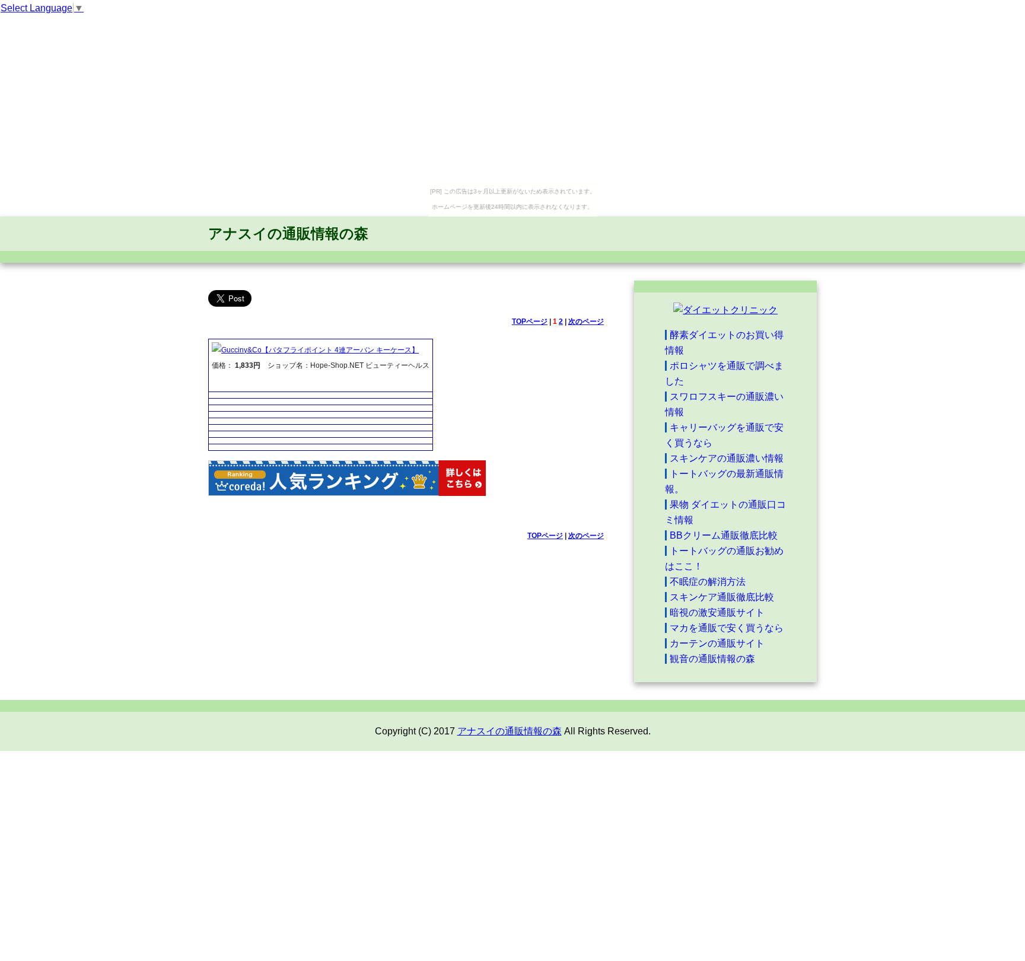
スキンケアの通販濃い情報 (727, 458)
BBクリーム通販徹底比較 (724, 535)
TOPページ (529, 321)
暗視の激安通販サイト (717, 612)
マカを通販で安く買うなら (727, 628)
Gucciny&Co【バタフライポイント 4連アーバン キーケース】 (320, 350)
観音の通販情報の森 (712, 659)
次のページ (586, 321)
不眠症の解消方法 (708, 582)
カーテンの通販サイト (717, 643)
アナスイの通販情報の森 (288, 233)
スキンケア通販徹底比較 (722, 597)
